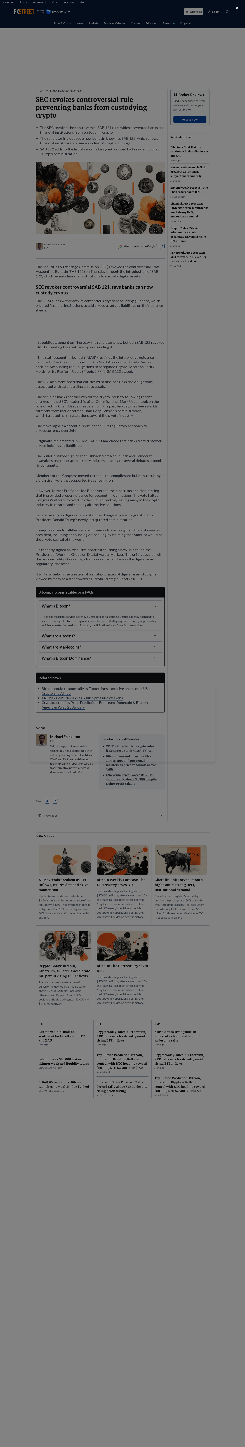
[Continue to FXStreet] (237, 7)
